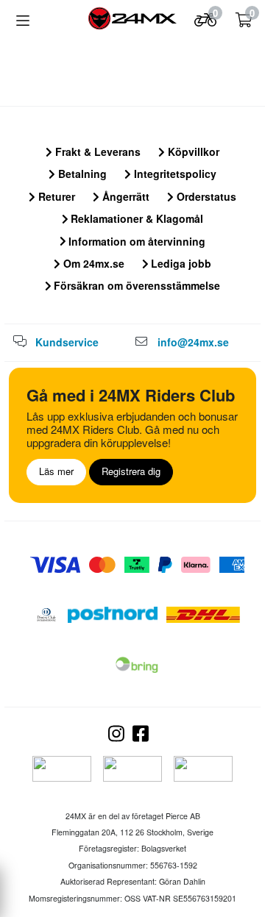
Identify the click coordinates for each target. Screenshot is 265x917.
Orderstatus (205, 196)
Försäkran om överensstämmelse (135, 285)
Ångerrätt (124, 196)
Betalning (81, 173)
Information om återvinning (135, 241)
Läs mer (56, 471)
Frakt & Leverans (96, 151)
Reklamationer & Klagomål (135, 218)
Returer (55, 196)
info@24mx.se (193, 342)
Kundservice (67, 342)
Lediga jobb (179, 263)
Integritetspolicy (173, 173)
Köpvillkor (192, 151)
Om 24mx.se (92, 263)
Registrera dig (131, 471)
